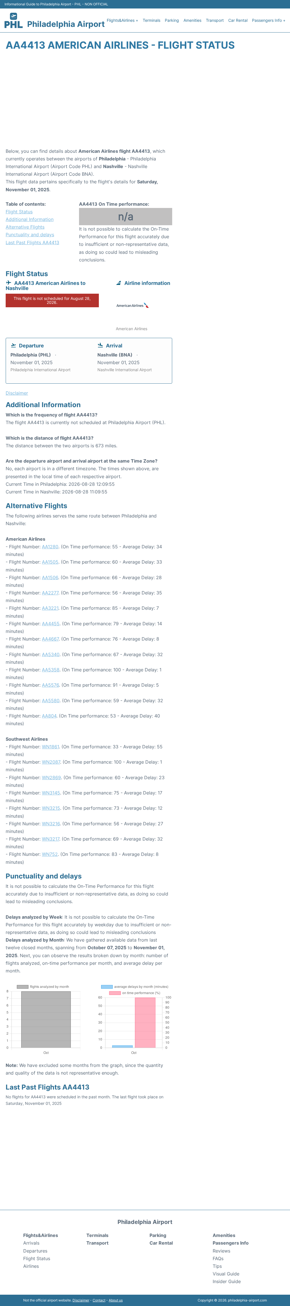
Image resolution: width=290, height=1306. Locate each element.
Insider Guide (227, 1281)
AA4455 (50, 623)
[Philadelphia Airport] (14, 20)
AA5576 (50, 685)
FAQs (218, 1258)
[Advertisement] (145, 102)
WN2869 (51, 777)
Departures (35, 1251)
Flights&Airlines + (122, 20)
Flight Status (19, 211)
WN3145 (51, 793)
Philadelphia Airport (66, 24)
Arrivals (31, 1243)
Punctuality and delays (30, 234)
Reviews (221, 1251)
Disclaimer (80, 1300)
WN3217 (50, 839)
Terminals (151, 20)
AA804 (49, 716)
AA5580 (50, 700)
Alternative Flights (25, 227)
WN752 (50, 854)
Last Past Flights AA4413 (32, 242)
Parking (172, 20)
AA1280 (50, 546)
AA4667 (50, 639)
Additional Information (30, 219)
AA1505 (50, 562)
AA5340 (50, 654)
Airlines (31, 1266)
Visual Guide (226, 1274)
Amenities (192, 20)
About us (116, 1300)
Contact (99, 1300)
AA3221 (50, 608)
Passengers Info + (268, 20)
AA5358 (50, 670)
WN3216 (51, 823)
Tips (217, 1266)
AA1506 (50, 577)
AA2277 (50, 593)
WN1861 (50, 746)
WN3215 (51, 808)
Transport (215, 20)
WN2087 (51, 762)
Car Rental (238, 20)
